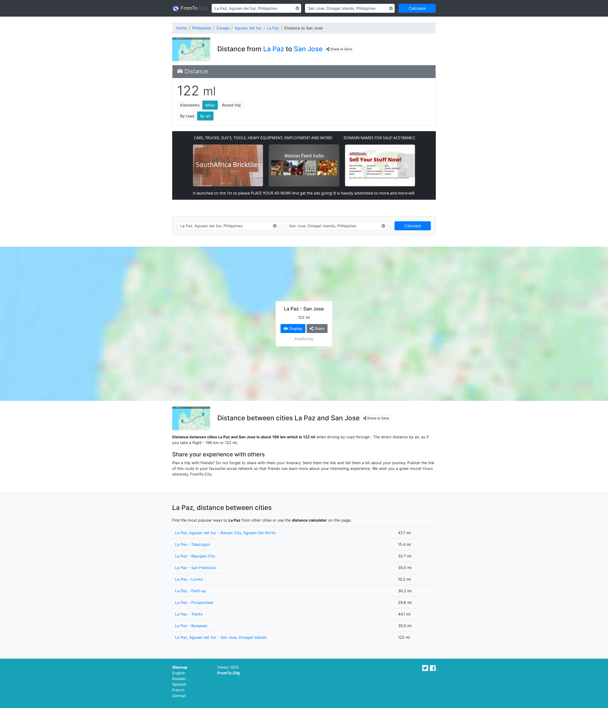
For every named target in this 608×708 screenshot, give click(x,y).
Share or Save (340, 49)
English (178, 673)
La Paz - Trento (189, 614)
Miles (210, 105)
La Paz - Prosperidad (194, 602)
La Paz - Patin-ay (190, 590)
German (179, 695)
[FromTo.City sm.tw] (425, 668)
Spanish (179, 684)
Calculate (417, 8)
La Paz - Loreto (189, 579)
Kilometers (190, 105)
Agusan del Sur (248, 28)
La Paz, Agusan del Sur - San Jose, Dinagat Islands (220, 637)
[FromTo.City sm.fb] (433, 668)
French (178, 690)
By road (187, 116)
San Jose (308, 49)
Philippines (201, 28)
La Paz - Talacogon (192, 544)
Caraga (222, 28)
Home (181, 28)
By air (205, 116)
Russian (179, 678)
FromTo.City (228, 673)
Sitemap (179, 667)
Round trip (231, 105)
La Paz (273, 28)
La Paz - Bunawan (191, 625)
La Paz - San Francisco (195, 567)
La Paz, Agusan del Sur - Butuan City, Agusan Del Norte (225, 532)
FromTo (193, 8)
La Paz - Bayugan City (195, 556)
